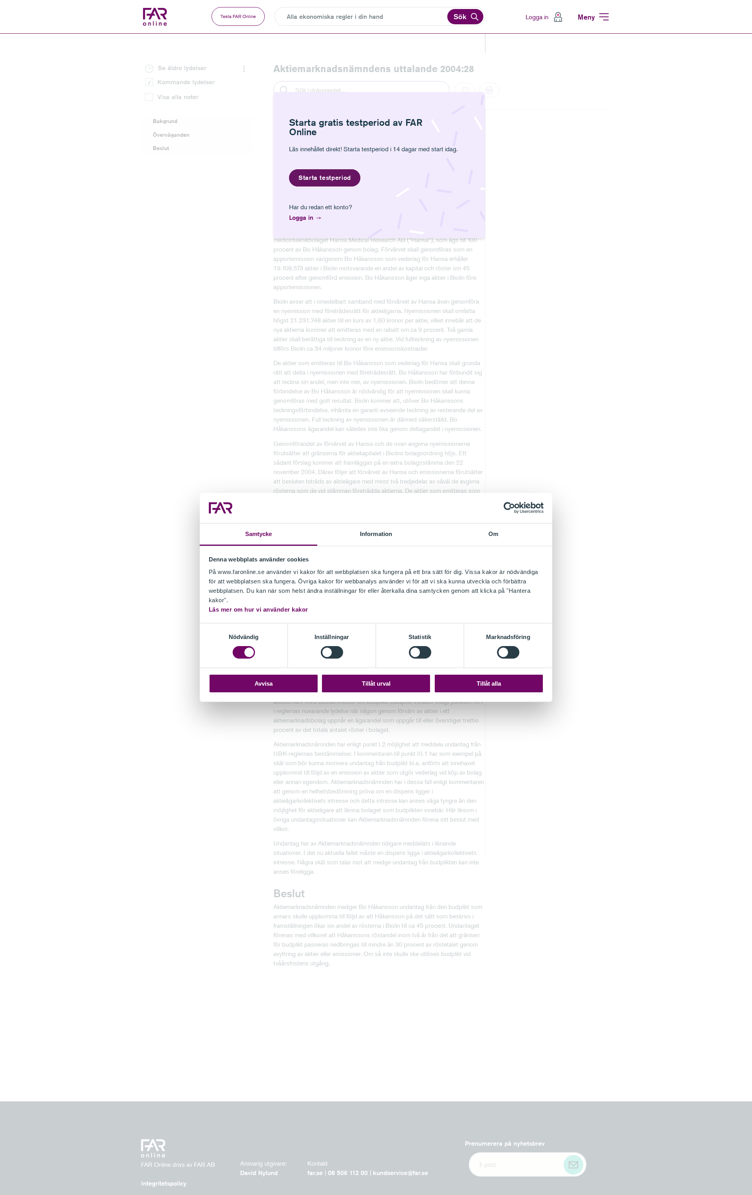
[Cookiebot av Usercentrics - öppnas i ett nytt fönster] (509, 508)
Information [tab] (376, 534)
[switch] (332, 652)
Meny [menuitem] (586, 17)
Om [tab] (493, 534)
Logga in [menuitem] (537, 17)
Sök (460, 16)
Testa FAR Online (238, 16)
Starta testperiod (324, 177)
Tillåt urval (376, 683)
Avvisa (264, 683)
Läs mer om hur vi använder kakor (258, 609)
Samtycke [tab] (258, 534)
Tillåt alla (489, 683)
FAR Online (160, 17)
